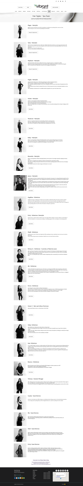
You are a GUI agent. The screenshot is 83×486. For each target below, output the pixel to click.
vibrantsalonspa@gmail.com (46, 464)
